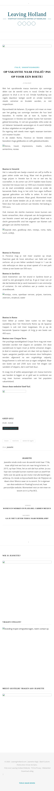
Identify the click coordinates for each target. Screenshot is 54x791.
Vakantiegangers (31, 67)
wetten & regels (28, 441)
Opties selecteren (10, 428)
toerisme (15, 441)
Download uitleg (27, 771)
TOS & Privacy (36, 768)
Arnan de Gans (31, 765)
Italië (17, 67)
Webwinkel (46, 768)
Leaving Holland (27, 14)
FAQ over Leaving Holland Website (17, 768)
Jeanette (10, 447)
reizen (6, 441)
